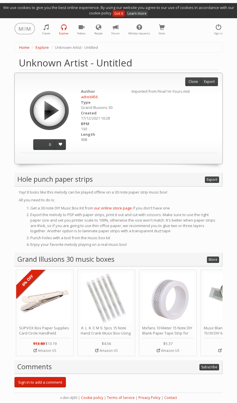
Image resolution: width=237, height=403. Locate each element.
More (213, 259)
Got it (118, 13)
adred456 (89, 96)
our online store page (113, 208)
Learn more (137, 13)
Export (209, 81)
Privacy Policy (149, 397)
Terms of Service (121, 397)
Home (24, 47)
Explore (42, 47)
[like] (60, 144)
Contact (170, 397)
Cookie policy (92, 397)
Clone (193, 81)
